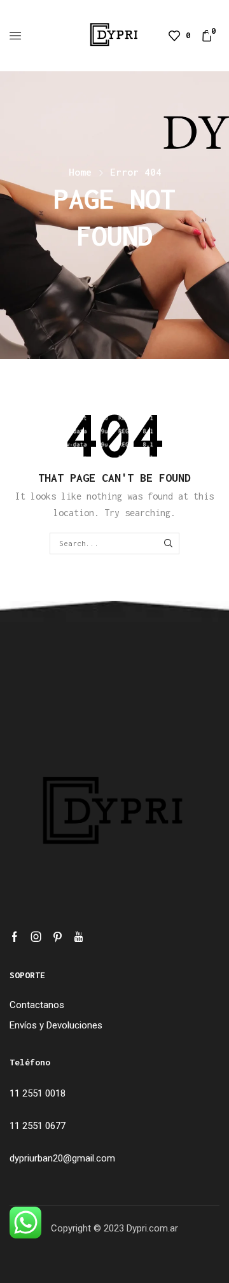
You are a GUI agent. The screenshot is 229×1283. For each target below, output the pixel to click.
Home (80, 172)
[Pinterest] (57, 937)
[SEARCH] (168, 543)
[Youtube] (78, 937)
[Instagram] (36, 937)
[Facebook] (15, 937)
